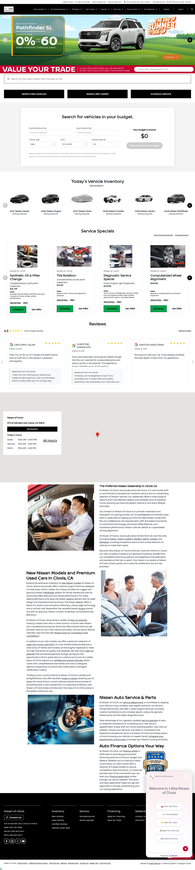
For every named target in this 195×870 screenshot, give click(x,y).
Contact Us (15, 817)
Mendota (104, 542)
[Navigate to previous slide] (2, 40)
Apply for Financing (116, 816)
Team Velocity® (155, 863)
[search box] (97, 77)
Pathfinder (49, 592)
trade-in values (69, 678)
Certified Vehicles (59, 824)
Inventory (58, 811)
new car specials (78, 620)
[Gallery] (97, 40)
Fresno (112, 539)
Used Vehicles (58, 820)
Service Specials (87, 820)
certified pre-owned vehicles (68, 660)
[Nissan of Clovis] (9, 9)
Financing (113, 811)
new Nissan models (71, 583)
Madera (138, 539)
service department (133, 702)
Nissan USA (94, 863)
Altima (79, 602)
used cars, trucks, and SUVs (40, 644)
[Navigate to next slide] (193, 40)
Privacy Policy (22, 863)
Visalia (120, 539)
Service (84, 811)
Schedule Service (181, 235)
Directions (139, 820)
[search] (192, 9)
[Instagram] (12, 841)
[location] (124, 2)
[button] (97, 434)
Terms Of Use (54, 863)
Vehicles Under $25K (61, 828)
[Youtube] (23, 841)
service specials (150, 720)
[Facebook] (6, 841)
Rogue (82, 608)
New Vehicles (58, 816)
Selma (146, 539)
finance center (130, 751)
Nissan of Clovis (10, 863)
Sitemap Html (73, 863)
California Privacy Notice (38, 863)
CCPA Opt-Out (105, 863)
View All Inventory (96, 185)
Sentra (70, 598)
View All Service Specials (163, 235)
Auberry (129, 539)
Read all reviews (185, 331)
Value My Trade (114, 820)
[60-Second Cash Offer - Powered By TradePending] (97, 69)
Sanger (153, 539)
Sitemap (63, 863)
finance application (120, 776)
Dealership (142, 811)
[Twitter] (17, 841)
